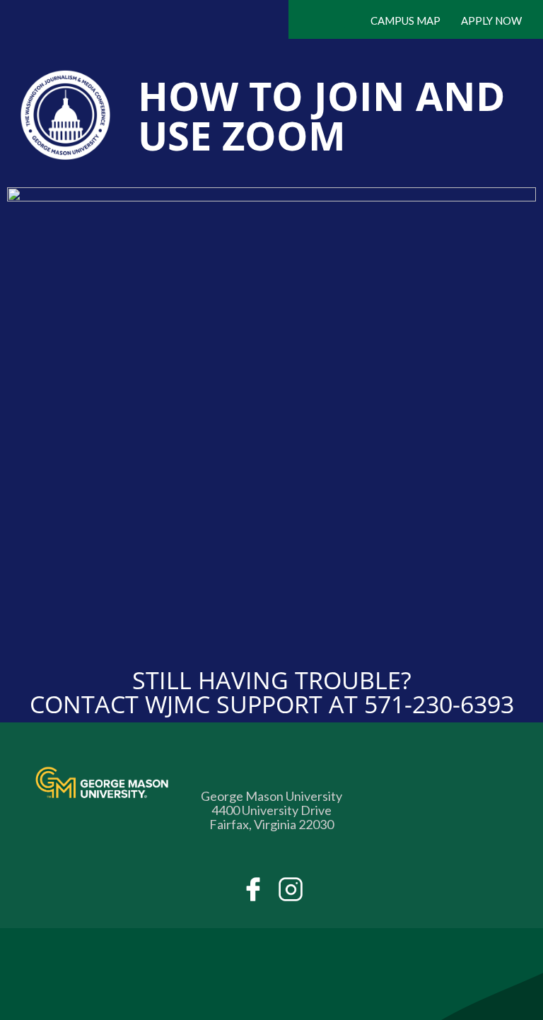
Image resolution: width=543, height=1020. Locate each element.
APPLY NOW (491, 20)
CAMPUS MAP (405, 20)
